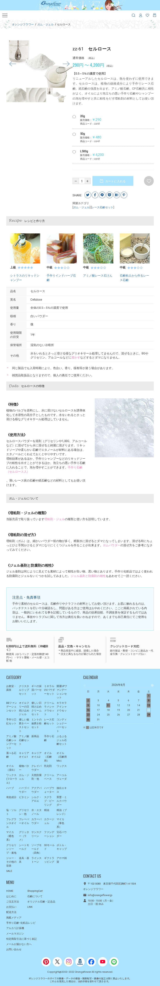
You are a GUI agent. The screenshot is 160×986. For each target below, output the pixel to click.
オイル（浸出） (11, 767)
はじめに (11, 896)
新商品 (35, 736)
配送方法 (11, 912)
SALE (9, 870)
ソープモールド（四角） (36, 849)
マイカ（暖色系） (10, 836)
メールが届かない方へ (19, 944)
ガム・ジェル (81, 207)
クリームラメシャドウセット (49, 708)
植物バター (24, 767)
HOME (9, 890)
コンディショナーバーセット (62, 725)
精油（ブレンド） (62, 812)
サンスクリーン (36, 834)
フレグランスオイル (11, 823)
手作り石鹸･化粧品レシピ (21, 922)
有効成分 (11, 797)
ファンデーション (49, 834)
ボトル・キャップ (62, 847)
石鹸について (35, 896)
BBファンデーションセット (11, 706)
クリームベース (49, 777)
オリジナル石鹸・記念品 (41, 901)
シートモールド (24, 847)
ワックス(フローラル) (11, 779)
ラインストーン (36, 860)
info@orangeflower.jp (100, 895)
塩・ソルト (11, 812)
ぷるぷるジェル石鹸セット (62, 740)
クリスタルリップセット (24, 690)
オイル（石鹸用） (48, 757)
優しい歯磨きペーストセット (24, 725)
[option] (39, 64)
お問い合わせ (13, 949)
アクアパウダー (36, 790)
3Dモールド (49, 847)
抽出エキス (62, 790)
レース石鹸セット (102, 207)
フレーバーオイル (24, 821)
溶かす (75, 357)
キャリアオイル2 (36, 755)
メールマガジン (15, 933)
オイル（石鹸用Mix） (62, 757)
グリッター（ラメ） (24, 836)
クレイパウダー (36, 767)
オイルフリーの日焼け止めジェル (24, 708)
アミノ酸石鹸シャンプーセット (11, 742)
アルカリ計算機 (15, 928)
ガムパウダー (111, 545)
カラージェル (49, 821)
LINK (30, 906)
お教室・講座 (11, 688)
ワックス (62, 765)
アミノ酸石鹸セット (24, 740)
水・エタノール (36, 812)
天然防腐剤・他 (36, 777)
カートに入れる (115, 181)
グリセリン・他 (24, 812)
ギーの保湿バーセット (36, 690)
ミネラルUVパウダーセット (49, 690)
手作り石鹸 (49, 738)
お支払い (11, 906)
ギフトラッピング (49, 860)
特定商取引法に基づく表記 (21, 938)
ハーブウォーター (49, 790)
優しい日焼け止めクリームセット (36, 708)
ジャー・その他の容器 (11, 862)
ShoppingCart (35, 890)
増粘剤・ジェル (54, 519)
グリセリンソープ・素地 (11, 849)
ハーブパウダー (24, 790)
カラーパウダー (36, 821)
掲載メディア (13, 917)
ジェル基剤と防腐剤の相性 (88, 576)
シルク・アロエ (36, 799)
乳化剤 (48, 765)
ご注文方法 (12, 901)
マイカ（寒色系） (60, 823)
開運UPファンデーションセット (62, 692)
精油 (46, 810)
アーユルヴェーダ (62, 777)
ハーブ (10, 788)
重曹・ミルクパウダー (62, 801)
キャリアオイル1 (24, 755)
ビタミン (24, 797)
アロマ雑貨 (62, 860)
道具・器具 (24, 860)
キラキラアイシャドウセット (62, 708)
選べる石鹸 (11, 755)
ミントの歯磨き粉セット (36, 723)
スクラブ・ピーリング (49, 801)
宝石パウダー (62, 834)
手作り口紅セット (11, 721)
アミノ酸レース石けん (97, 275)
